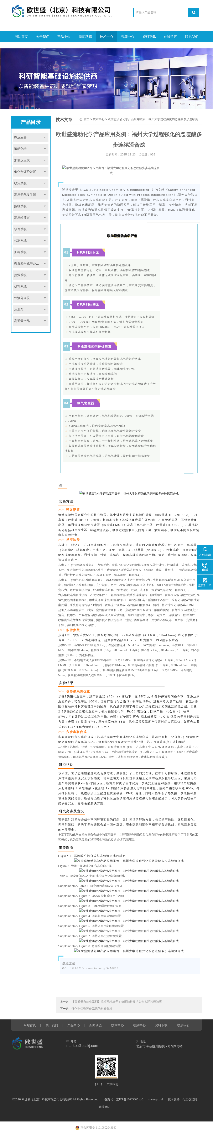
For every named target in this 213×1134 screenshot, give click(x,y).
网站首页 (21, 36)
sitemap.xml (156, 1099)
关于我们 (42, 36)
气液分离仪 (22, 298)
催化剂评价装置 (25, 171)
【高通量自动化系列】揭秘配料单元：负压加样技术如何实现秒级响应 (117, 1001)
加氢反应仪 (22, 160)
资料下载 (149, 36)
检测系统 (20, 240)
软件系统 (20, 229)
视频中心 (127, 36)
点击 (44, 137)
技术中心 (106, 36)
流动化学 (20, 148)
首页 (86, 119)
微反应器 (20, 137)
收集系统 (20, 183)
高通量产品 (22, 321)
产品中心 (64, 36)
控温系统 (20, 275)
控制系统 (20, 206)
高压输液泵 (22, 217)
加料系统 (20, 252)
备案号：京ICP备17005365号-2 (124, 1099)
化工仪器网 (189, 1099)
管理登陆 (104, 1107)
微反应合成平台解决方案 (31, 263)
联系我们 (191, 36)
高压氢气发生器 (25, 194)
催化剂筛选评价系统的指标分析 (92, 1008)
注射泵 (19, 309)
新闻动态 (85, 36)
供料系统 (20, 286)
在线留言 (170, 36)
